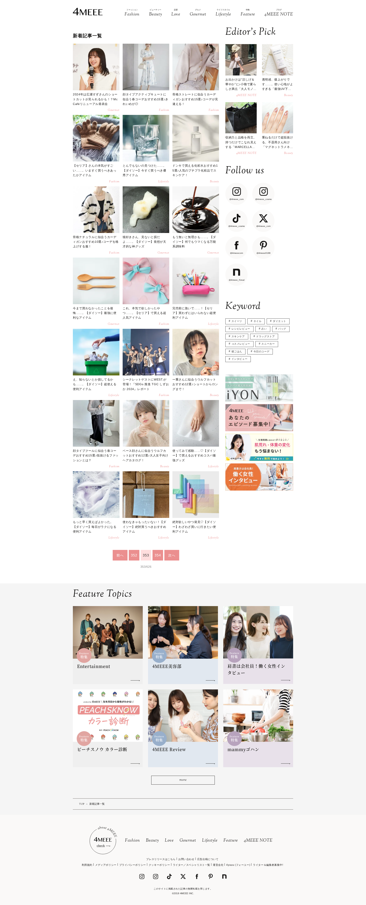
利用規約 (87, 864)
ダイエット (279, 321)
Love (169, 841)
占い (264, 328)
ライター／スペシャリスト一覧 (191, 864)
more (182, 780)
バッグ (282, 328)
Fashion (132, 841)
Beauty (152, 841)
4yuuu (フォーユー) (238, 864)
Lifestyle (210, 841)
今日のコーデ (262, 351)
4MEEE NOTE (258, 841)
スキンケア (238, 336)
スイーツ (237, 321)
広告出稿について (208, 859)
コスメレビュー (241, 343)
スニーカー (268, 343)
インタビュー (240, 358)
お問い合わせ (186, 859)
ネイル (258, 321)
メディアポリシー (105, 864)
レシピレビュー (241, 328)
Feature (230, 841)
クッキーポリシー (159, 864)
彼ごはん (237, 351)
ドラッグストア (265, 336)
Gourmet (188, 841)
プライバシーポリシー (132, 864)
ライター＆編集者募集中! (268, 864)
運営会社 (218, 864)
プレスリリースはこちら (161, 859)
